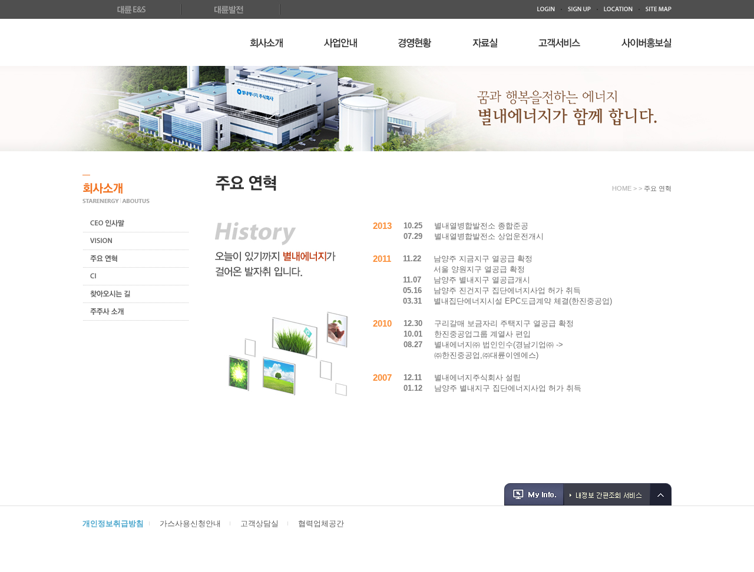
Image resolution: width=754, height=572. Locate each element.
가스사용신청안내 (190, 523)
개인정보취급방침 (113, 523)
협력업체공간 (321, 523)
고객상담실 (259, 523)
